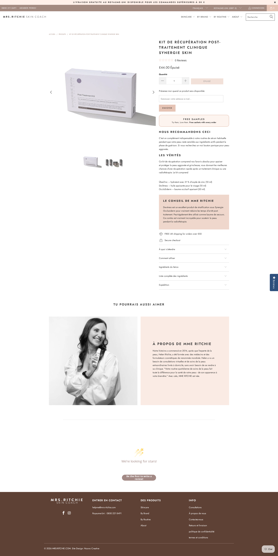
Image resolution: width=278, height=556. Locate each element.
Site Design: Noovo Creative (85, 548)
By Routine (146, 519)
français (198, 8)
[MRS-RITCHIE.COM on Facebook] (63, 513)
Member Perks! (28, 8)
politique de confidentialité (201, 531)
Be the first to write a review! (139, 478)
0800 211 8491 (9, 8)
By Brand (145, 513)
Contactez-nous (196, 519)
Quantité (163, 74)
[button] (188, 17)
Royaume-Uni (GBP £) (226, 8)
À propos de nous (197, 513)
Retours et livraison (198, 525)
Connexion (258, 8)
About (143, 525)
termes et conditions (198, 537)
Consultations (195, 507)
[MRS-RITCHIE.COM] (24, 17)
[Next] (153, 92)
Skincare (145, 507)
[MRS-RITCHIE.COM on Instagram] (69, 513)
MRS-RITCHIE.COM (61, 548)
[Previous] (51, 92)
